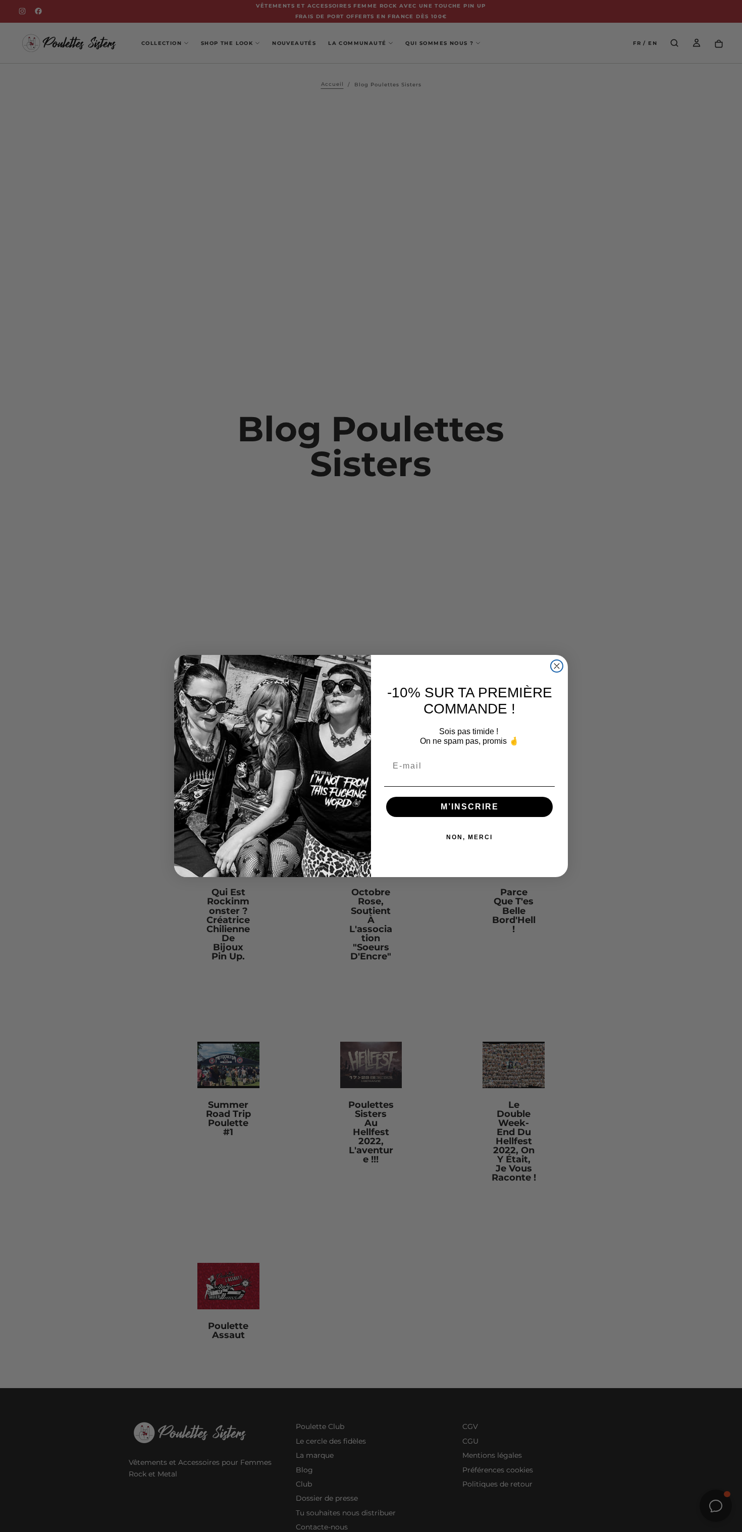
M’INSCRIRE (470, 806)
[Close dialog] (557, 666)
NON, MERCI (469, 837)
